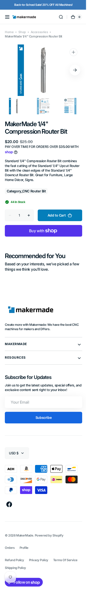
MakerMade (24, 535)
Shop (22, 32)
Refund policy (14, 560)
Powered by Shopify (49, 535)
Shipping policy (15, 568)
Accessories (39, 32)
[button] (7, 17)
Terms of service (65, 560)
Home (9, 32)
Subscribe (42, 417)
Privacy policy (38, 560)
